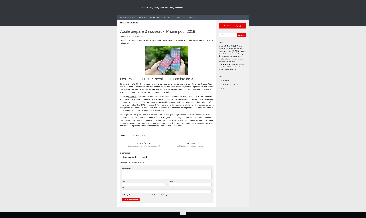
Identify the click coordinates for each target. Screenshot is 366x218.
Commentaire (126, 168)
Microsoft (233, 56)
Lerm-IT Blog (225, 80)
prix (224, 61)
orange (221, 61)
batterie (241, 46)
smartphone (225, 64)
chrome (225, 48)
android (228, 45)
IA (245, 51)
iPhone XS (132, 97)
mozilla (221, 59)
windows (221, 69)
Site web (125, 188)
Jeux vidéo (166, 17)
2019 (130, 135)
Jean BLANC (127, 36)
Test (183, 17)
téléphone (236, 66)
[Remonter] (183, 213)
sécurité (221, 66)
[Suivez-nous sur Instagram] (240, 26)
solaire (233, 64)
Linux (227, 56)
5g (133, 135)
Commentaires (129, 157)
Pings (143, 157)
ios (241, 54)
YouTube (233, 69)
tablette (225, 67)
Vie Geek (192, 17)
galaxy (221, 51)
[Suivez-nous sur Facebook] (233, 26)
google (236, 51)
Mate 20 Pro (181, 108)
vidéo (240, 67)
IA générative (223, 54)
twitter (232, 67)
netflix (232, 59)
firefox (239, 48)
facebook (232, 48)
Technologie (143, 17)
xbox (225, 69)
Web (158, 17)
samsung (230, 61)
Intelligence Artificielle (127, 17)
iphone (143, 135)
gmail (230, 51)
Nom (124, 181)
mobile (239, 56)
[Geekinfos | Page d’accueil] (127, 7)
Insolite (177, 17)
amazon (221, 46)
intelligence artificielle (233, 54)
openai (241, 59)
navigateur (227, 59)
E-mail (171, 181)
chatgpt (221, 48)
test (229, 67)
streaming (241, 64)
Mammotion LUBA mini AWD (230, 84)
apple (137, 135)
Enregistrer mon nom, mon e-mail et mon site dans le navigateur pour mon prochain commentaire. (156, 195)
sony (237, 64)
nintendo (237, 59)
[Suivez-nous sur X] (237, 26)
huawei (242, 51)
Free (242, 48)
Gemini (226, 51)
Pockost (223, 89)
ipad (243, 54)
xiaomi (228, 69)
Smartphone (132, 23)
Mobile (152, 17)
